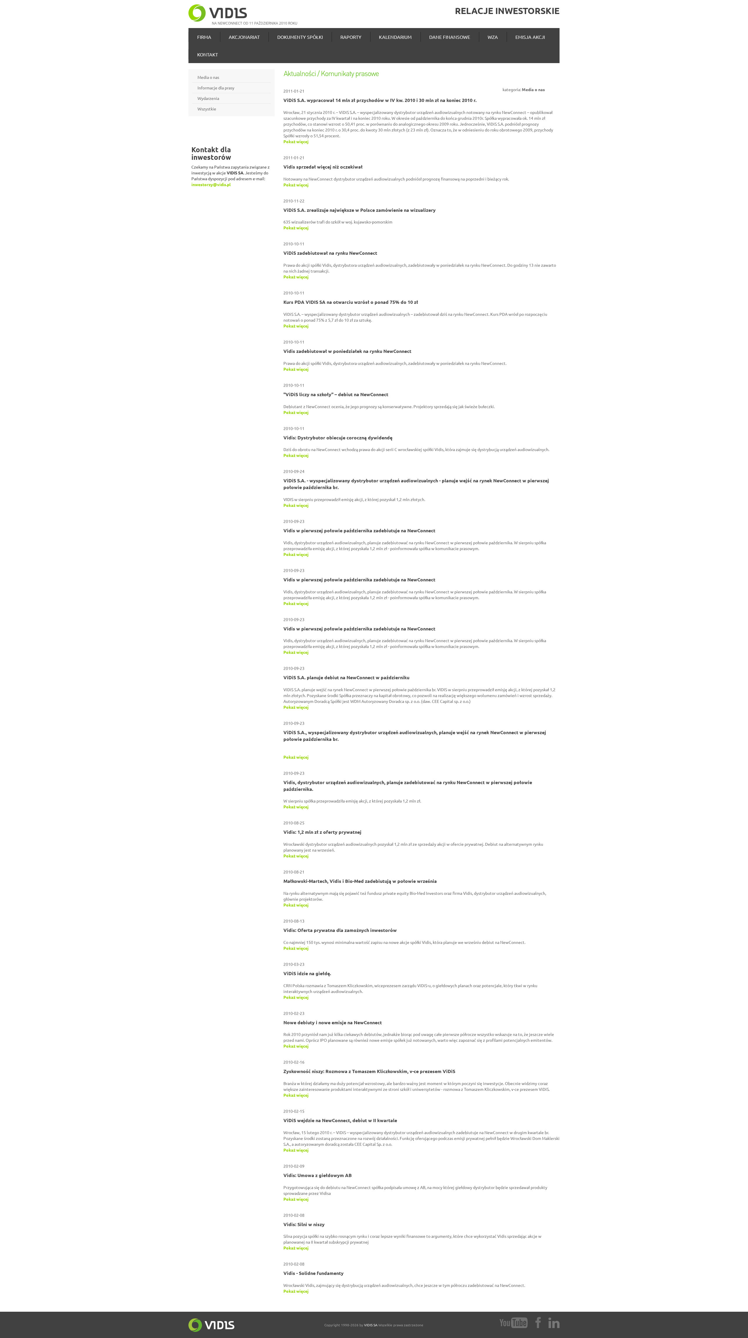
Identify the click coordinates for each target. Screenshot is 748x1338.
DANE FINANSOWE (449, 37)
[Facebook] (538, 1322)
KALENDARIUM (395, 37)
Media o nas (208, 77)
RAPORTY (350, 37)
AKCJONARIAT (244, 37)
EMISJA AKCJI (530, 37)
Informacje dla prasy (216, 87)
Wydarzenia (208, 98)
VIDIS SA (371, 1325)
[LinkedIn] (554, 1323)
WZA (493, 37)
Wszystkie (207, 108)
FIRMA (204, 37)
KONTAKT (207, 54)
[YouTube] (514, 1322)
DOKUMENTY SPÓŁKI (300, 37)
